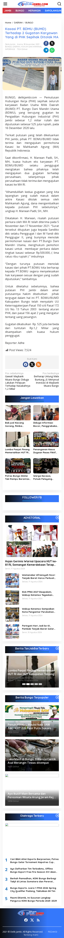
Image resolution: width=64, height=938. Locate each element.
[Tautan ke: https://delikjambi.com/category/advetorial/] (57, 517)
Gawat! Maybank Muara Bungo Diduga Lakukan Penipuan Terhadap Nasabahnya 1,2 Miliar (17, 381)
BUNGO (8, 46)
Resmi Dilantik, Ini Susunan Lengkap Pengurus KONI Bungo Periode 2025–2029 (33, 899)
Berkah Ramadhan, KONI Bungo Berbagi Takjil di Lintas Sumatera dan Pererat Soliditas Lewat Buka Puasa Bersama (33, 880)
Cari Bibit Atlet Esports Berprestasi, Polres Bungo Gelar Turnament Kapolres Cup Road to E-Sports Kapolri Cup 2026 (34, 861)
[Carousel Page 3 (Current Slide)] (32, 684)
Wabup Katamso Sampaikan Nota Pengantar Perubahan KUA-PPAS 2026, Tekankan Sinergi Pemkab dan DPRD (40, 610)
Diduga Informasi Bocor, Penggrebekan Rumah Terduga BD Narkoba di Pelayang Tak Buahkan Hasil (45, 424)
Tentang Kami (31, 934)
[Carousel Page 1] (24, 684)
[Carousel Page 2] (28, 684)
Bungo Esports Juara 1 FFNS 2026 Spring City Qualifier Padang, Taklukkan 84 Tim (33, 889)
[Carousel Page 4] (36, 684)
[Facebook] (25, 364)
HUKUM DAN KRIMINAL (31, 46)
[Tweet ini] (52, 43)
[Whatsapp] (52, 50)
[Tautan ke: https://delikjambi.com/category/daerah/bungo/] (57, 697)
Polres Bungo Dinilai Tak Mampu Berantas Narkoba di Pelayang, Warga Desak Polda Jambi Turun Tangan (17, 477)
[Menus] (5, 4)
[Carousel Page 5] (40, 684)
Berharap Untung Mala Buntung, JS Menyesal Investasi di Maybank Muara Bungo (46, 379)
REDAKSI (52, 931)
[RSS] (38, 364)
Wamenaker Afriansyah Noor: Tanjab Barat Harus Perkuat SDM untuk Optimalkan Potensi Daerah (39, 577)
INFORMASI (10, 49)
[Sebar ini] (46, 43)
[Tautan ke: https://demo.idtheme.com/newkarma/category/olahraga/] (57, 815)
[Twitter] (32, 364)
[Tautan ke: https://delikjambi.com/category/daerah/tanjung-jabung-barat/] (57, 648)
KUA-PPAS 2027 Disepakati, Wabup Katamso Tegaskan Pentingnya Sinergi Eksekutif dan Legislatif (38, 593)
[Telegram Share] (46, 50)
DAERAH (16, 46)
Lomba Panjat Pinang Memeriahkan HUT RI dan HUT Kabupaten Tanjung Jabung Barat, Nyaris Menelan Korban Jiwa (18, 451)
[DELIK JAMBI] (32, 3)
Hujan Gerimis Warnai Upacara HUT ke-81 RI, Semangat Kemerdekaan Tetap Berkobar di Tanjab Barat (31, 563)
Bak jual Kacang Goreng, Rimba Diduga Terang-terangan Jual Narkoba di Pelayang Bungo (17, 424)
